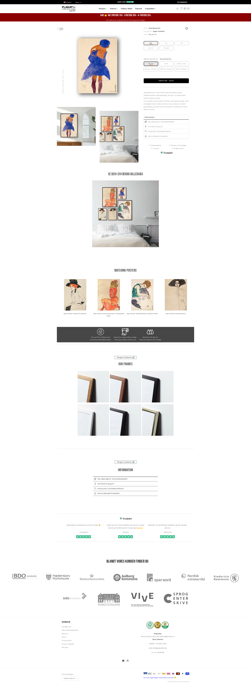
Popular (138, 9)
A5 (151, 43)
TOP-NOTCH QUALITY (155, 127)
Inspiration (150, 9)
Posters (102, 9)
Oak (166, 63)
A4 (166, 43)
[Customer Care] (185, 9)
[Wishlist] (182, 8)
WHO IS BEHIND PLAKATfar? (158, 136)
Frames (113, 9)
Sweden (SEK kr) (69, 678)
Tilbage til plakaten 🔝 (125, 357)
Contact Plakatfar (68, 644)
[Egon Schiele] (125, 213)
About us (65, 634)
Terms (64, 637)
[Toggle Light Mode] (62, 30)
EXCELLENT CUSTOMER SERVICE (159, 131)
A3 (182, 43)
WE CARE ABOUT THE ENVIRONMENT (161, 122)
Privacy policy (67, 640)
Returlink (65, 647)
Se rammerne (165, 59)
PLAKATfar (175, 681)
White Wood (166, 69)
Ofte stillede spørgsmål (70, 630)
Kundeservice (66, 627)
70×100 (166, 48)
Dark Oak (181, 63)
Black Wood (151, 69)
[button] (68, 2)
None (150, 63)
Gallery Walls (126, 9)
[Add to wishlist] (187, 28)
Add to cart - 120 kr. (166, 81)
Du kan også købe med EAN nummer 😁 (160, 678)
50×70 (151, 48)
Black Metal (181, 69)
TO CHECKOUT (182, 2)
